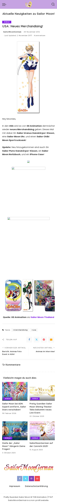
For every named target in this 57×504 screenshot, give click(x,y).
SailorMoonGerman (12, 32)
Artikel (7, 22)
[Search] (53, 4)
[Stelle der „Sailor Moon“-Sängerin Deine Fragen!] (14, 430)
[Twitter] (36, 339)
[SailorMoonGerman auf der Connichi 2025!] (42, 430)
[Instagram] (31, 478)
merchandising (20, 330)
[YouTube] (37, 478)
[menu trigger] (5, 4)
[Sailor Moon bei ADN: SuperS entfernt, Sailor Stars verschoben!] (14, 391)
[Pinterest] (44, 339)
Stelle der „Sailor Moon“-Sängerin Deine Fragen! (13, 446)
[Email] (51, 339)
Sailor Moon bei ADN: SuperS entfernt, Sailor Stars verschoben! (14, 406)
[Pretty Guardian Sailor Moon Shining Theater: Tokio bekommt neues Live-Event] (42, 391)
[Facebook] (29, 339)
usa (34, 330)
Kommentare (39, 35)
